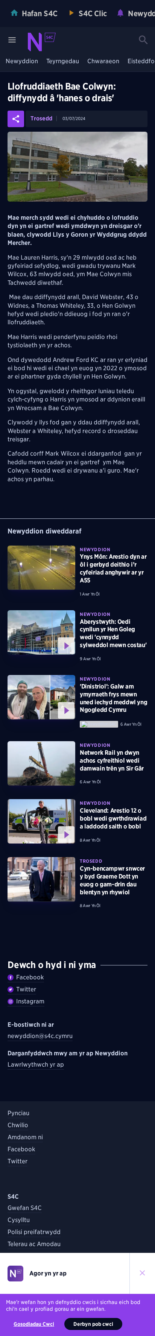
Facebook (30, 977)
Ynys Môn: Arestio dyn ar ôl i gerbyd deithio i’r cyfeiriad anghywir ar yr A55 (113, 568)
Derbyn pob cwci (93, 1324)
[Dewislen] (12, 40)
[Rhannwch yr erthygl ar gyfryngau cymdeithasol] (16, 119)
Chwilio (18, 1125)
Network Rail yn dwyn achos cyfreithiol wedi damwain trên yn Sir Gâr (112, 760)
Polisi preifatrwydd (34, 1232)
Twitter (26, 989)
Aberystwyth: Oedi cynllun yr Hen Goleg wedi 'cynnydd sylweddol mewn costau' (113, 633)
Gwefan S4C (25, 1207)
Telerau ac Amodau (34, 1244)
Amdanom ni (25, 1137)
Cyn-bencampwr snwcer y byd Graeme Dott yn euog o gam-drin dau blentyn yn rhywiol (112, 880)
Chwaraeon (103, 61)
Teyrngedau (62, 61)
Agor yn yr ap (48, 1273)
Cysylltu (19, 1220)
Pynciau (18, 1113)
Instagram (30, 1001)
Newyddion (22, 61)
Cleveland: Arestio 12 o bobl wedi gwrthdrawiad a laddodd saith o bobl (113, 818)
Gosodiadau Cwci (34, 1324)
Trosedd (41, 119)
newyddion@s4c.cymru (40, 1036)
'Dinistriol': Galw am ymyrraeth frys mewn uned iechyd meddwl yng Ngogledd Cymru (113, 698)
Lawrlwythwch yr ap (36, 1064)
